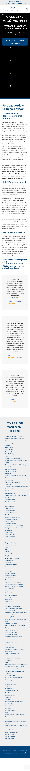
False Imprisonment (10, 575)
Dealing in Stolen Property (12, 517)
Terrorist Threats (10, 710)
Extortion (8, 569)
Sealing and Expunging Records (13, 677)
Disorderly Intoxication (11, 519)
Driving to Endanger (10, 523)
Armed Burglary (9, 449)
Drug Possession (9, 556)
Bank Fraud (8, 473)
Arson (6, 456)
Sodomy (7, 699)
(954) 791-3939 (12, 3)
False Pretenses (9, 577)
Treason (7, 717)
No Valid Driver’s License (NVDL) (13, 636)
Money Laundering (10, 628)
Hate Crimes (8, 599)
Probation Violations (11, 656)
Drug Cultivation (9, 532)
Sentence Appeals (10, 680)
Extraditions (8, 571)
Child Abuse (8, 491)
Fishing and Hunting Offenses (13, 582)
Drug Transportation (11, 564)
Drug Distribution (10, 534)
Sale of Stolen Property (11, 675)
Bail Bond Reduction (10, 471)
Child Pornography (10, 502)
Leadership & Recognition (16, 752)
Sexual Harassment (10, 693)
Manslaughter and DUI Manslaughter (15, 625)
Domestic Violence (10, 521)
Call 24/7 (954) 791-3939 (15, 18)
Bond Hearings (9, 480)
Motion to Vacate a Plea (11, 630)
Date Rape (8, 515)
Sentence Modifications (11, 682)
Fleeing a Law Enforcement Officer (14, 584)
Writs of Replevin (10, 736)
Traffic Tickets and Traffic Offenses (14, 714)
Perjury (7, 547)
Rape (6, 662)
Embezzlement (9, 567)
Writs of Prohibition (10, 734)
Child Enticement (10, 493)
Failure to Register (10, 573)
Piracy (7, 551)
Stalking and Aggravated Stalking (14, 701)
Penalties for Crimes (10, 545)
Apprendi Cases (9, 447)
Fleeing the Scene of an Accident (14, 586)
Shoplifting (8, 697)
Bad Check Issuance (10, 469)
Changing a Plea (9, 489)
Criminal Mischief (10, 510)
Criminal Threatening (11, 512)
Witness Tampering (10, 728)
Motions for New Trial (11, 632)
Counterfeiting (9, 508)
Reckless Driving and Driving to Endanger (16, 664)
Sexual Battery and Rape (11, 690)
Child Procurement (10, 504)
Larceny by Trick (9, 617)
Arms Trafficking (9, 454)
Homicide (7, 604)
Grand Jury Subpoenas (11, 595)
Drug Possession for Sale (12, 558)
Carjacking (8, 484)
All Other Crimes (9, 738)
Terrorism (8, 708)
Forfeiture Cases (9, 588)
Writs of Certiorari (10, 730)
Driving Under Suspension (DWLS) (14, 526)
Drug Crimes (8, 530)
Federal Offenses (9, 580)
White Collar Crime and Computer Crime (16, 725)
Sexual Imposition (10, 695)
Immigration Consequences (12, 606)
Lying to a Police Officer (11, 623)
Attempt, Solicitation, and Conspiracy (15, 465)
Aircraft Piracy (9, 443)
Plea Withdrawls (9, 647)
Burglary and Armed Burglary (13, 482)
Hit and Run (8, 601)
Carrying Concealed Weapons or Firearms (16, 486)
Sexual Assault (9, 688)
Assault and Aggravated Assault (13, 458)
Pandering (8, 645)
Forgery (7, 591)
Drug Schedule (9, 560)
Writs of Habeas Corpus (11, 732)
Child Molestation (10, 499)
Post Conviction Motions (12, 653)
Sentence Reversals (10, 684)
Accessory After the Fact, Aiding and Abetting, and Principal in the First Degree (14, 439)
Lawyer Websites (20, 754)
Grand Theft (8, 597)
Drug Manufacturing (10, 543)
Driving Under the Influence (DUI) (14, 528)
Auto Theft (8, 467)
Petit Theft (8, 549)
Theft (6, 712)
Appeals (7, 445)
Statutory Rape (9, 704)
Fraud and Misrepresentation (13, 593)
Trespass (7, 719)
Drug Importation (10, 536)
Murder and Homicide (11, 634)
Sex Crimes (8, 686)
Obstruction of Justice (11, 642)
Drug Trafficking (9, 562)
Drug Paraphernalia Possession (13, 554)
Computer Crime (9, 506)
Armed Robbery (9, 452)
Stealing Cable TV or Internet (13, 706)
